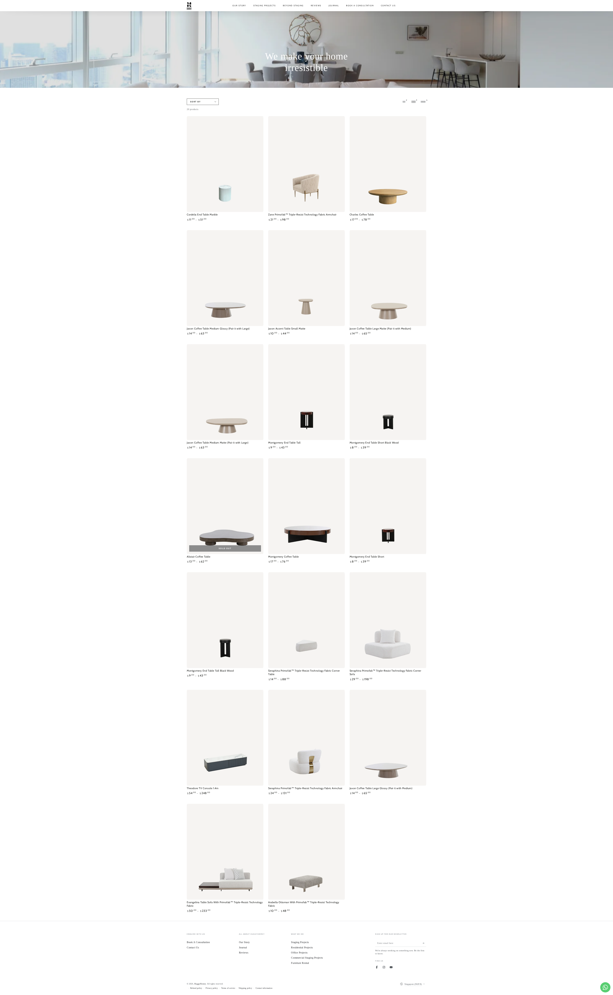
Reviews (243, 952)
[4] (423, 102)
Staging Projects (300, 942)
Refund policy (196, 988)
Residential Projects (302, 947)
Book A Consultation (198, 942)
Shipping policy (245, 988)
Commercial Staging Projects (307, 957)
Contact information (264, 988)
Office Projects (299, 952)
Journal (243, 947)
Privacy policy (212, 988)
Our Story (244, 942)
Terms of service (228, 988)
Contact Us (193, 947)
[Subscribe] (424, 943)
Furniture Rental (300, 963)
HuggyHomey (200, 984)
